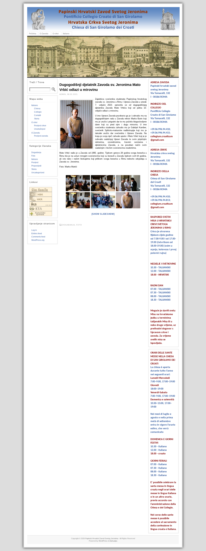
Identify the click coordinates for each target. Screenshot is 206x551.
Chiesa (37, 108)
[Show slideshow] (103, 214)
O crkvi (34, 122)
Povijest (34, 162)
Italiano (34, 105)
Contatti (37, 115)
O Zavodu (35, 133)
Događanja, (69, 225)
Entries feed (36, 233)
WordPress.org (37, 240)
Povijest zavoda (41, 136)
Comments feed (38, 237)
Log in (34, 230)
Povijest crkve (40, 125)
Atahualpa (113, 541)
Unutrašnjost (39, 129)
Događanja (36, 152)
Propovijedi (36, 166)
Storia (36, 119)
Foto (33, 156)
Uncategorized (37, 172)
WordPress (103, 541)
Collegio (38, 112)
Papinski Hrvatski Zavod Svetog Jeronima (101, 538)
